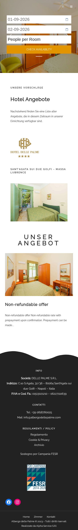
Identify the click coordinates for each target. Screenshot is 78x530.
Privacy (45, 440)
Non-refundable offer (26, 304)
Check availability (39, 49)
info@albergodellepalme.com (42, 417)
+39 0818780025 (42, 412)
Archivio (39, 445)
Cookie (33, 440)
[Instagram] (17, 502)
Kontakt (51, 516)
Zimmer (38, 516)
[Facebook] (8, 502)
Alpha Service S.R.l (46, 526)
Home (26, 516)
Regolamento (39, 434)
